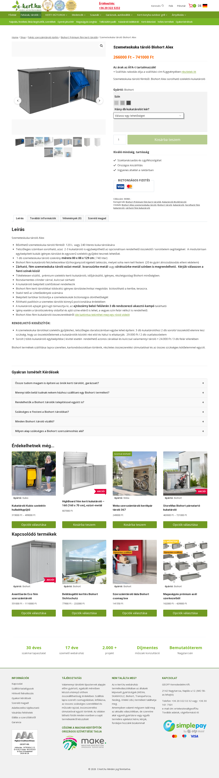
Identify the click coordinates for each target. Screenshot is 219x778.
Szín (117, 96)
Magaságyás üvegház (86, 21)
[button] (101, 46)
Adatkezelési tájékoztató (25, 707)
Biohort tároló (164, 205)
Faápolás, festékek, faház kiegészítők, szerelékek (32, 21)
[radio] (116, 102)
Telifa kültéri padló (107, 21)
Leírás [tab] (20, 218)
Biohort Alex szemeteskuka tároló (139, 205)
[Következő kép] (99, 100)
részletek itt (188, 71)
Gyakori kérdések (184, 21)
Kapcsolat (17, 683)
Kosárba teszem (167, 139)
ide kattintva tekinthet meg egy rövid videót (102, 314)
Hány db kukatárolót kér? (131, 109)
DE (200, 6)
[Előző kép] (17, 100)
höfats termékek (166, 21)
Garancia (16, 722)
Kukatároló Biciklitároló (174, 202)
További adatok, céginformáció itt (180, 712)
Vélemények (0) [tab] (72, 218)
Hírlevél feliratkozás (23, 693)
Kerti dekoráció (148, 21)
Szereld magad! (20, 703)
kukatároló (178, 205)
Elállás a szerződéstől (24, 717)
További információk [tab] (43, 218)
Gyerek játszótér (66, 21)
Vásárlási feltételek (22, 712)
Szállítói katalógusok (23, 688)
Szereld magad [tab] (97, 218)
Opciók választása (33, 525)
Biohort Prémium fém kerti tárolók (143, 202)
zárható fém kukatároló (138, 208)
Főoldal (12, 14)
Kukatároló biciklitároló (128, 21)
